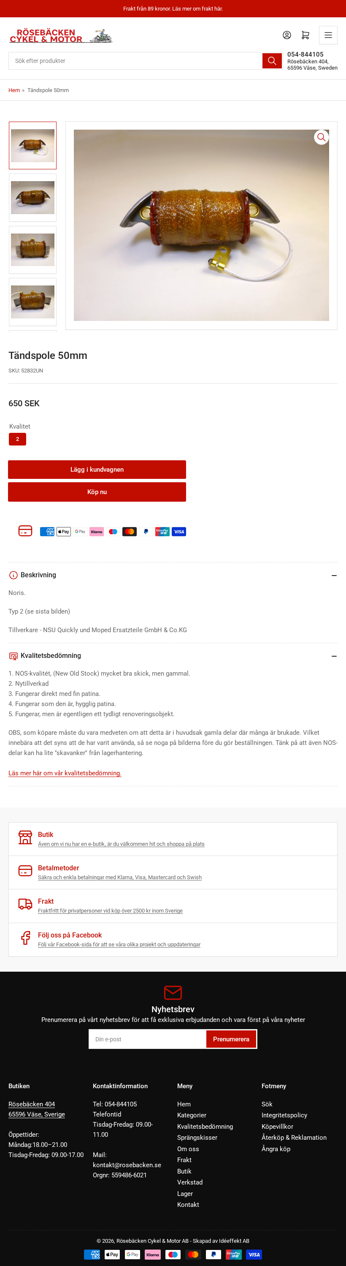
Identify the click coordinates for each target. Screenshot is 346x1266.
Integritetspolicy (284, 1115)
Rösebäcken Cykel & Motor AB (152, 1241)
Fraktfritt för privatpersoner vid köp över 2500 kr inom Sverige (110, 910)
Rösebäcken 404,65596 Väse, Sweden (312, 64)
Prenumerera (231, 1039)
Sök (267, 1104)
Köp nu (97, 492)
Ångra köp (276, 1149)
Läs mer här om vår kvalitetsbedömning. (65, 773)
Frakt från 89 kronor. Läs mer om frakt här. (173, 8)
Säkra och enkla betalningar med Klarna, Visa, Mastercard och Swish (120, 877)
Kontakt (188, 1205)
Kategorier (191, 1115)
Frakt (184, 1160)
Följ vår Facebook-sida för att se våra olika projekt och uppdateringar (119, 944)
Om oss (188, 1149)
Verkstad (190, 1182)
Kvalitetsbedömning (205, 1126)
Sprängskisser (197, 1137)
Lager (185, 1194)
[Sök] (272, 61)
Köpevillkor (277, 1126)
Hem (14, 90)
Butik (184, 1171)
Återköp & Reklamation (294, 1137)
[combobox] (145, 61)
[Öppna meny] (328, 35)
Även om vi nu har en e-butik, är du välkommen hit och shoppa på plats (121, 844)
